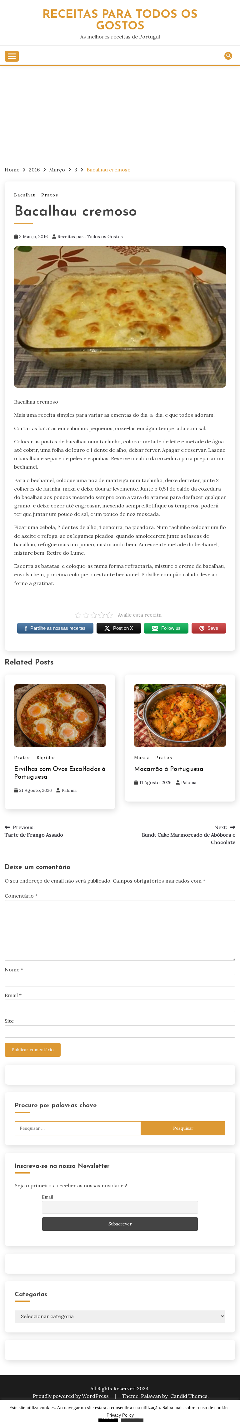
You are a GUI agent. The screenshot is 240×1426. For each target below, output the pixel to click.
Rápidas (46, 757)
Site (9, 1021)
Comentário (21, 896)
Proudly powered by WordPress (71, 1396)
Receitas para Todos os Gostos (90, 236)
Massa (142, 757)
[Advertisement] (120, 112)
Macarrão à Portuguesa (168, 769)
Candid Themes (189, 1396)
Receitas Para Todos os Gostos (120, 20)
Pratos (49, 195)
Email (13, 995)
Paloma (69, 790)
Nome (14, 969)
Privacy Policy (120, 1415)
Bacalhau (25, 195)
